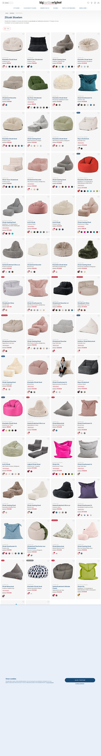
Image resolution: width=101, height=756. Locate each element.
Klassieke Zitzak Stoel (85, 181)
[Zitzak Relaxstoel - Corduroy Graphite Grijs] (13, 571)
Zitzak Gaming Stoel (11, 224)
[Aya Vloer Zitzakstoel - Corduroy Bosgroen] (38, 83)
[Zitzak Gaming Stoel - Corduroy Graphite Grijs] (63, 44)
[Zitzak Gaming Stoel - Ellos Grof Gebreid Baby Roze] (88, 531)
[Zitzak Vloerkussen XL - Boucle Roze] (88, 408)
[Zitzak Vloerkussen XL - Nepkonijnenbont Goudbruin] (63, 367)
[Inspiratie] (92, 3)
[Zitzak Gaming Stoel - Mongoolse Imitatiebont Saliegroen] (88, 250)
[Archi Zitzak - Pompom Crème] (63, 207)
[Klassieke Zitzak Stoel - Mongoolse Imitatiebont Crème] (63, 83)
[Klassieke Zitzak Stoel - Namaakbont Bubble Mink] (63, 250)
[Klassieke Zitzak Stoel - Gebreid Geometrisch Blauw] (38, 571)
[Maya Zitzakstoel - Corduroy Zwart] (88, 367)
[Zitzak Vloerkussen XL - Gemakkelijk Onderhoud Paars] (88, 490)
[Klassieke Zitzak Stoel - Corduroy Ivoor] (13, 44)
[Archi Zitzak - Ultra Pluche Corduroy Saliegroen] (13, 449)
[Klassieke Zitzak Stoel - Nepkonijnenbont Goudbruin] (88, 44)
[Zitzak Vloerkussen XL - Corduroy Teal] (88, 83)
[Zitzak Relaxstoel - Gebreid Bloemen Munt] (63, 531)
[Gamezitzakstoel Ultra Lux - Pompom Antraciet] (13, 250)
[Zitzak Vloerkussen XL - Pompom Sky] (13, 531)
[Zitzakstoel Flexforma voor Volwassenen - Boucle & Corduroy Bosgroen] (38, 531)
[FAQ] (95, 3)
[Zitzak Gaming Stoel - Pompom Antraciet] (63, 165)
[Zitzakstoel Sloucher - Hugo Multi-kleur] (63, 326)
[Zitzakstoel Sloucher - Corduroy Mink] (13, 83)
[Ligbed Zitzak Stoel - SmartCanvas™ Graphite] (38, 449)
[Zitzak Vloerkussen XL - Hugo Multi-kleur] (88, 449)
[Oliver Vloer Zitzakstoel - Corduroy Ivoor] (13, 165)
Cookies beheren (79, 683)
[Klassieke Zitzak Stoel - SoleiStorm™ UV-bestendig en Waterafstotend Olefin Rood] (88, 165)
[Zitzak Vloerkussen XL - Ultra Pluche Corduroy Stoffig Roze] (38, 288)
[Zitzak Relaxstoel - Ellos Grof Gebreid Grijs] (63, 408)
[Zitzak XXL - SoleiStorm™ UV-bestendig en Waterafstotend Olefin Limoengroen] (88, 571)
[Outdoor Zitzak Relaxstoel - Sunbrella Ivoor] (88, 326)
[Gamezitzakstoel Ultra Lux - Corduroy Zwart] (63, 490)
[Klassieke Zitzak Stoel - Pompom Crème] (13, 123)
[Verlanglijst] (88, 3)
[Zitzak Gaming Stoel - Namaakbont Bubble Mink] (13, 490)
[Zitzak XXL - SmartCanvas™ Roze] (63, 449)
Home (6, 13)
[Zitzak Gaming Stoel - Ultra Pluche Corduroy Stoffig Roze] (38, 326)
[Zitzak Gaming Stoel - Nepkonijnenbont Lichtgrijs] (38, 123)
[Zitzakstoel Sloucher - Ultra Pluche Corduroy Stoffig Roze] (38, 165)
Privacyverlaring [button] (50, 682)
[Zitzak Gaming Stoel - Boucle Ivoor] (38, 490)
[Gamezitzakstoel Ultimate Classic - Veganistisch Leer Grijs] (63, 571)
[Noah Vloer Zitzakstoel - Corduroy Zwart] (38, 44)
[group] (3, 66)
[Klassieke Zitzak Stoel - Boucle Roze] (38, 367)
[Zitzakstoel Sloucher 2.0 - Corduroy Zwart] (63, 288)
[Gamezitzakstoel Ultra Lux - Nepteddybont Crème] (38, 408)
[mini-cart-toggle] (98, 3)
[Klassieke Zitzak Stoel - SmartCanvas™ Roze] (13, 408)
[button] (24, 66)
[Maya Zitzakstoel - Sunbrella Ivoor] (88, 123)
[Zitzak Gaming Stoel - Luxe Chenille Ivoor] (13, 367)
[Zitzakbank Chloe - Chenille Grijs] (13, 288)
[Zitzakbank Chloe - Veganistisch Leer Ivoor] (88, 288)
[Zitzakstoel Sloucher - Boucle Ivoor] (38, 250)
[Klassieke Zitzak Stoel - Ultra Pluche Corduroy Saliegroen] (63, 123)
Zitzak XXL (87, 588)
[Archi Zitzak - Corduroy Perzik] (38, 207)
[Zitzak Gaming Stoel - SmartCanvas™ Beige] (88, 207)
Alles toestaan (80, 680)
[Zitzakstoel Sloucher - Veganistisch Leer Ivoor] (13, 326)
